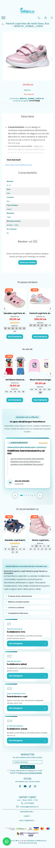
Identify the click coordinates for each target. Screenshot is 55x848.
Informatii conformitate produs (18, 165)
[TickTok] (30, 786)
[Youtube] (25, 786)
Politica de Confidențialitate (30, 773)
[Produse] (3, 19)
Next (51, 58)
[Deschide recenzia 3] (26, 495)
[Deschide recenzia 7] (34, 495)
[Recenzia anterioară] (15, 495)
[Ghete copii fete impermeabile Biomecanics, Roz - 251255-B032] (40, 526)
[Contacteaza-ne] (39, 18)
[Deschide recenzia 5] (30, 495)
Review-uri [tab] (27, 241)
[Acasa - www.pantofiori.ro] (27, 10)
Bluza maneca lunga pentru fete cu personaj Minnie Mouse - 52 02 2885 (40, 379)
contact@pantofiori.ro (29, 806)
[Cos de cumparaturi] (46, 18)
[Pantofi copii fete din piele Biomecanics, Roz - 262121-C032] (40, 299)
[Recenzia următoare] (40, 495)
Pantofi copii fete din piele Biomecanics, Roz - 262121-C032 (40, 313)
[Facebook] (20, 786)
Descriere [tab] (27, 116)
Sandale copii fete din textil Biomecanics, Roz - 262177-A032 (15, 313)
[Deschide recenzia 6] (32, 495)
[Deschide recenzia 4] (28, 495)
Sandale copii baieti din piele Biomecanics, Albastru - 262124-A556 (14, 540)
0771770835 (29, 803)
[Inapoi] (2, 24)
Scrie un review (27, 262)
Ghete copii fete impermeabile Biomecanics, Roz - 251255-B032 (40, 540)
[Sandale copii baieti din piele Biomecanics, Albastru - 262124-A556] (14, 526)
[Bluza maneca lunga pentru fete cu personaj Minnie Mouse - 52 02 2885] (40, 365)
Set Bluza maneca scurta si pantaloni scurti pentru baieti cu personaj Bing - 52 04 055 (14, 379)
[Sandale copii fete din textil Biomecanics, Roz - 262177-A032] (14, 299)
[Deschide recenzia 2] (24, 495)
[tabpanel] (27, 56)
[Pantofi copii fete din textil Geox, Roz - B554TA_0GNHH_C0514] (27, 56)
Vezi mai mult (14, 159)
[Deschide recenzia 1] (21, 495)
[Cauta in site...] (52, 18)
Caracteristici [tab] (27, 173)
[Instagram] (35, 786)
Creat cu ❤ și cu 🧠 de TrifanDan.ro (22, 841)
